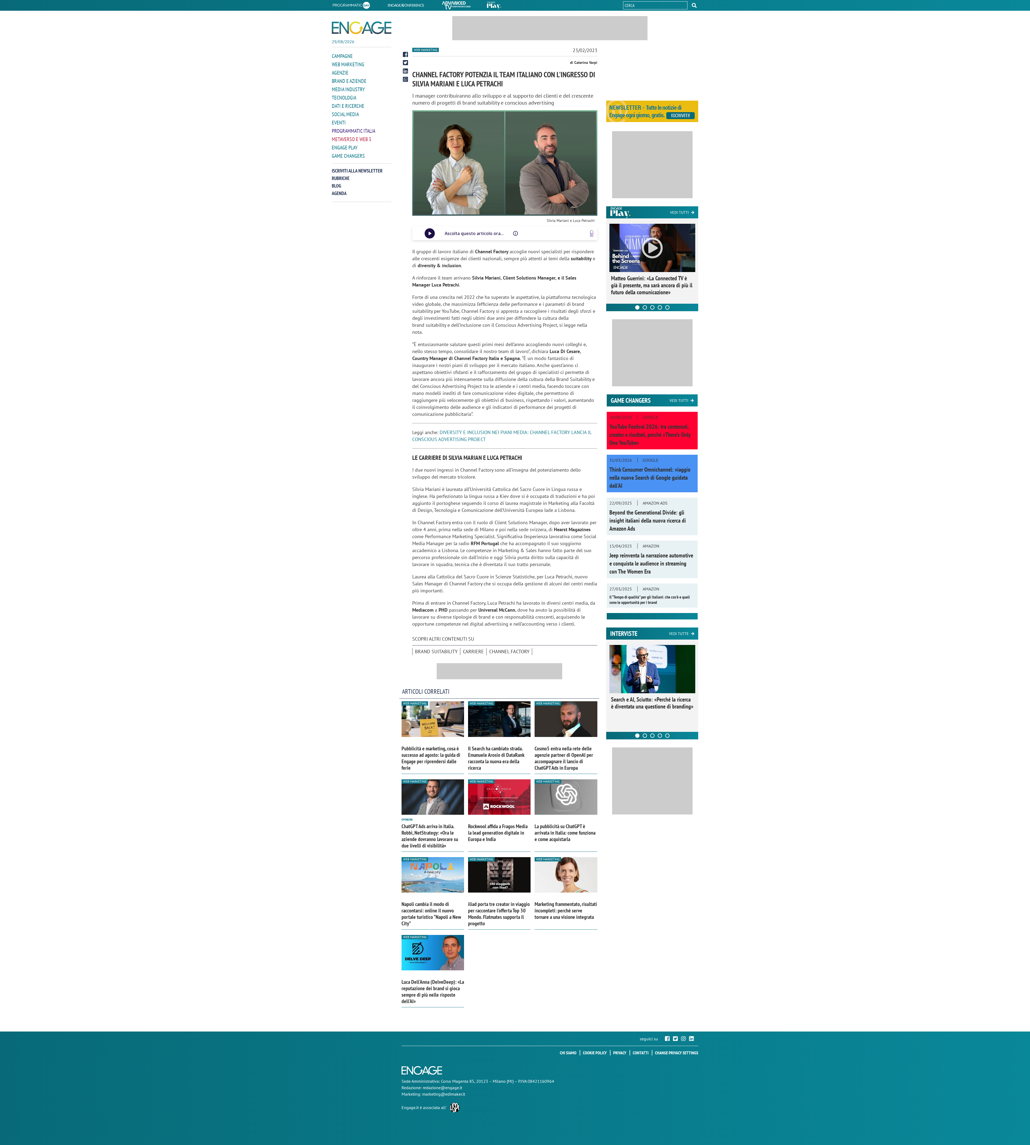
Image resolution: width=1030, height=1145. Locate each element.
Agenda (339, 193)
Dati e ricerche (348, 105)
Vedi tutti (679, 212)
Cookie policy (595, 1052)
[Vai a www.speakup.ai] (591, 233)
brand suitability (436, 651)
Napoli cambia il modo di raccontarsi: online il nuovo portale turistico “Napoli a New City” (431, 914)
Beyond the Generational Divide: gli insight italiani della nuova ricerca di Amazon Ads (647, 520)
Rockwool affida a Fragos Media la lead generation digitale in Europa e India (498, 832)
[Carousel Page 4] (660, 307)
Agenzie (340, 72)
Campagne (342, 56)
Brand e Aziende (349, 81)
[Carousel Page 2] (645, 307)
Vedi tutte (679, 633)
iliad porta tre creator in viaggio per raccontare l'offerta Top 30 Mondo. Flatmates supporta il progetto (499, 914)
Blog (336, 186)
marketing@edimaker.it (443, 1094)
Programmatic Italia (353, 130)
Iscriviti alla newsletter (357, 171)
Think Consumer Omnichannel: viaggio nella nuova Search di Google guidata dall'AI (649, 477)
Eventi (339, 122)
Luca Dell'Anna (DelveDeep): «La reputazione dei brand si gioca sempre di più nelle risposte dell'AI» (433, 991)
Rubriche (341, 178)
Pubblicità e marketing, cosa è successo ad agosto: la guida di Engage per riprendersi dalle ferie (431, 758)
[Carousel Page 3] (652, 307)
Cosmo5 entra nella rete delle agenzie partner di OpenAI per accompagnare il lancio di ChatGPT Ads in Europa (564, 758)
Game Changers (348, 155)
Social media (345, 114)
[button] (694, 5)
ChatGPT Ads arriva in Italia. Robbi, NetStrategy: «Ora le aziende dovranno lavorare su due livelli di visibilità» (430, 836)
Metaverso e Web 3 (351, 139)
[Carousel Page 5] (667, 307)
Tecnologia (344, 97)
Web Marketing (348, 64)
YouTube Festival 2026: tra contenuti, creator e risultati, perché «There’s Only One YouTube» (649, 434)
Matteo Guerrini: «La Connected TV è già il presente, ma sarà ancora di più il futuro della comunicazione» (651, 285)
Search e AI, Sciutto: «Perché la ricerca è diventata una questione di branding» (652, 703)
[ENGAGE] (361, 27)
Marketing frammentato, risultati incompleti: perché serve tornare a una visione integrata (566, 910)
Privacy (619, 1052)
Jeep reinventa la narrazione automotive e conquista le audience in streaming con (651, 563)
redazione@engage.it (442, 1087)
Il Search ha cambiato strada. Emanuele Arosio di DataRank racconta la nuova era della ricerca (496, 758)
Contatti (641, 1052)
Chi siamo (568, 1052)
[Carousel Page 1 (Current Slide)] (637, 307)
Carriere (473, 651)
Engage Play (345, 147)
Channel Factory (509, 651)
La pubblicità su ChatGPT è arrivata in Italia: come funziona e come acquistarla (565, 832)
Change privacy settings (676, 1052)
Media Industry (348, 89)
